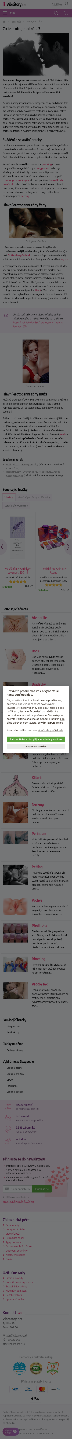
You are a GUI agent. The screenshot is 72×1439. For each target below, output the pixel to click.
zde (62, 719)
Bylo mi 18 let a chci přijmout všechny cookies (36, 739)
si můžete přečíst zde (50, 730)
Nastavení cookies (36, 746)
